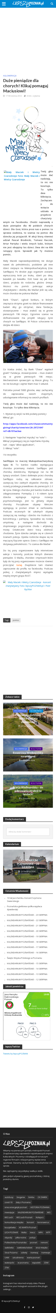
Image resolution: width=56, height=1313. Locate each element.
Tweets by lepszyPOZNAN (15, 1053)
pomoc (16, 620)
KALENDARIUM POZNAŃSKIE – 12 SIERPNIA (27, 979)
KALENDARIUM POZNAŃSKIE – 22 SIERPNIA (27, 920)
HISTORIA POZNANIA (39, 1207)
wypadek (36, 1262)
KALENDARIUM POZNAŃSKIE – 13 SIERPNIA (27, 974)
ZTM (7, 1267)
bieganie (21, 1197)
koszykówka (10, 1227)
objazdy (8, 1237)
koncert (30, 1222)
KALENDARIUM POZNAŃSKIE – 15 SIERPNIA (27, 963)
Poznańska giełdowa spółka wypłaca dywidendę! (28, 718)
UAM (7, 1257)
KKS (49, 1212)
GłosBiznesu (36, 711)
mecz (32, 1232)
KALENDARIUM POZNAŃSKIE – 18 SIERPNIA (27, 941)
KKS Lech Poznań (24, 1217)
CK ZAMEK (42, 1197)
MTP (48, 1232)
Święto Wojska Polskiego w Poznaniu (24, 958)
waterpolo (9, 1262)
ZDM (46, 1262)
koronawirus (43, 1222)
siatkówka (9, 1247)
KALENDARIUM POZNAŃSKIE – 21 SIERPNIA (27, 925)
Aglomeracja (9, 75)
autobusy (9, 1197)
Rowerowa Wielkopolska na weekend (28, 754)
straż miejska (41, 1247)
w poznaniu (23, 1262)
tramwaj (34, 1252)
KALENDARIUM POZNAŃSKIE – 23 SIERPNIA (28, 864)
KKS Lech (9, 1217)
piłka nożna (21, 1237)
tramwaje (46, 1252)
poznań (33, 1242)
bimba (31, 1197)
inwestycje (9, 1212)
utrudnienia (18, 1257)
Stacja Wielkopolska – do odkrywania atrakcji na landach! (28, 791)
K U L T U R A (36, 749)
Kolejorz (40, 1217)
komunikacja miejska (14, 1222)
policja (32, 1237)
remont (44, 1242)
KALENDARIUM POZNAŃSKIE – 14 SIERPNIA (27, 968)
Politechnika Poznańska (15, 1242)
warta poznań (33, 1257)
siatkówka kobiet (24, 1247)
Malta (23, 1232)
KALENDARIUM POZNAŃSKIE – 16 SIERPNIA (27, 952)
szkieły (24, 1252)
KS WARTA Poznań (27, 1227)
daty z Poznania (23, 1202)
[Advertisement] (28, 39)
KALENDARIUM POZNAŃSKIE (31, 1212)
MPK (41, 1232)
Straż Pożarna (11, 1252)
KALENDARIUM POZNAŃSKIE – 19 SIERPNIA (27, 936)
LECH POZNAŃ (11, 1232)
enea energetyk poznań (16, 1207)
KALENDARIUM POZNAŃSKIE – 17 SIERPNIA (27, 947)
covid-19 (8, 1202)
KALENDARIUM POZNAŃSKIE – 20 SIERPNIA (27, 931)
